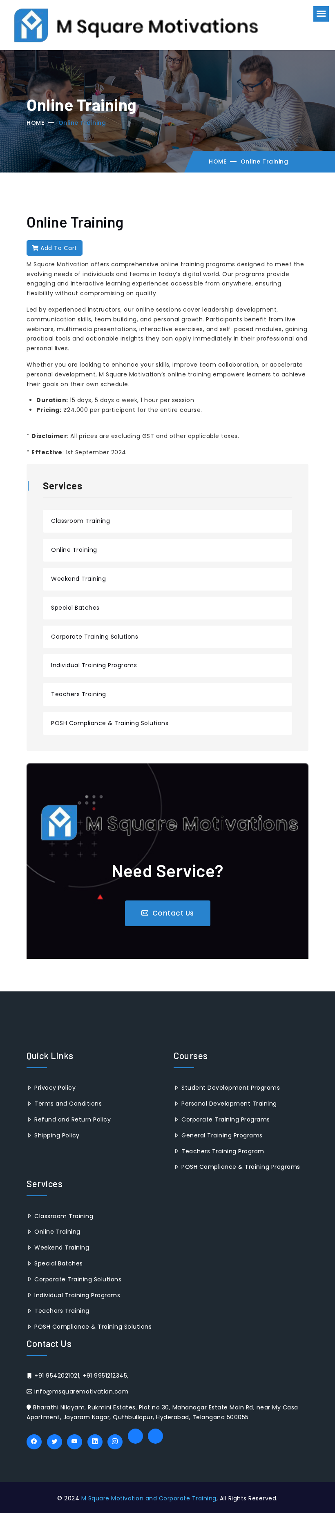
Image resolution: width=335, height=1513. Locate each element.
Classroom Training (80, 521)
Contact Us (172, 913)
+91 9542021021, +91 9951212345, (81, 1375)
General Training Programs (221, 1135)
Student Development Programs (230, 1088)
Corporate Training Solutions (94, 637)
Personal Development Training (228, 1103)
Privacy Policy (54, 1088)
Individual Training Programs (94, 665)
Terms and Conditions (67, 1103)
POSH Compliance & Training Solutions (109, 723)
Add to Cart (58, 248)
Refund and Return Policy (72, 1119)
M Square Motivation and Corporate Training (149, 1498)
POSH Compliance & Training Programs (240, 1167)
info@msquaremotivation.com (80, 1391)
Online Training (74, 550)
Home (35, 123)
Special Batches (75, 608)
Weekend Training (78, 579)
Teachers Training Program (222, 1151)
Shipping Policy (56, 1135)
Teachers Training (78, 694)
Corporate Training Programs (225, 1119)
